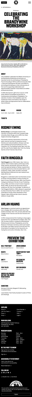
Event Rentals (20, 309)
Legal (18, 315)
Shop (2, 315)
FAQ (18, 313)
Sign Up (3, 354)
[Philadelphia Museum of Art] (16, 2)
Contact (19, 311)
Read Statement (5, 365)
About (3, 309)
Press (2, 313)
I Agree (16, 394)
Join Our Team (5, 311)
